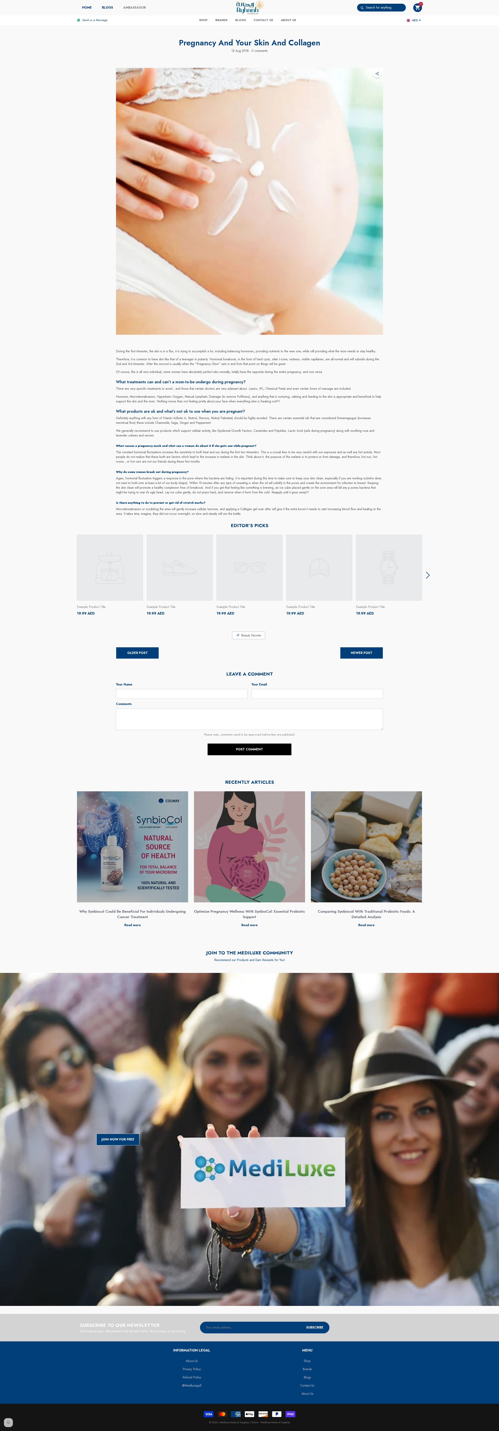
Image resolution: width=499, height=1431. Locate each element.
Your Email (259, 684)
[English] (408, 20)
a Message (100, 20)
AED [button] (415, 20)
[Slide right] (428, 575)
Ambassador (134, 7)
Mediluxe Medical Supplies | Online (239, 1422)
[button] (417, 7)
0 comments (259, 51)
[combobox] (386, 7)
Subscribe (314, 1327)
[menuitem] (87, 7)
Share (377, 74)
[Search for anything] (381, 7)
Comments (124, 704)
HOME (87, 7)
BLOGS (107, 7)
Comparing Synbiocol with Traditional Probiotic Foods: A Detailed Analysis (366, 914)
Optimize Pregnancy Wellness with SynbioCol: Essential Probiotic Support (249, 914)
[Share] (377, 74)
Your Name (124, 684)
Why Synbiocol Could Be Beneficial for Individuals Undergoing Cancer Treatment (132, 914)
